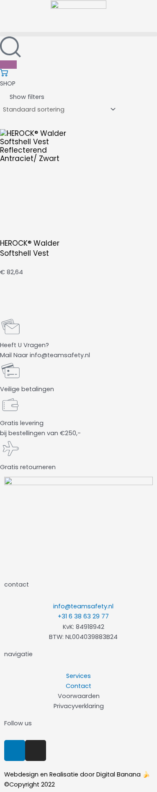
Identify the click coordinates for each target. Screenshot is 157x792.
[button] (78, 34)
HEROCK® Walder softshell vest (29, 248)
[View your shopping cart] (4, 74)
